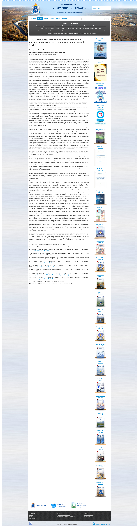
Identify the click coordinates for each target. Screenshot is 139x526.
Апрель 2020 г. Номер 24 (100, 61)
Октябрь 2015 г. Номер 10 (100, 327)
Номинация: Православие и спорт (45, 26)
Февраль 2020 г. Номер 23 (100, 84)
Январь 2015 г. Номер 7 (100, 379)
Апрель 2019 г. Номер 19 (100, 169)
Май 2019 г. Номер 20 (100, 147)
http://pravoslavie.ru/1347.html (41, 250)
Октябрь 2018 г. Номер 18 (100, 191)
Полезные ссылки (88, 515)
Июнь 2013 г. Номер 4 (100, 431)
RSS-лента (32, 518)
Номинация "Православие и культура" (96, 26)
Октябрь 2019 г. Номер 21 (100, 130)
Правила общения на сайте (63, 515)
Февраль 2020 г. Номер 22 (100, 106)
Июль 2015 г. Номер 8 (100, 362)
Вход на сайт (96, 8)
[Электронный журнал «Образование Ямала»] (69, 5)
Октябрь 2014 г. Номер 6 (100, 396)
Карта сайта (87, 516)
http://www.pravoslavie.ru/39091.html (43, 279)
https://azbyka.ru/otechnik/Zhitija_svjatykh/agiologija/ (46, 267)
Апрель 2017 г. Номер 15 (100, 241)
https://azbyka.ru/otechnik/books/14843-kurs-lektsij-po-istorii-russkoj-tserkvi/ (53, 275)
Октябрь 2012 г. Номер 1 (100, 483)
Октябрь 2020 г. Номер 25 (100, 39)
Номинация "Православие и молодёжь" (71, 28)
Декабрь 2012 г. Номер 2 (100, 465)
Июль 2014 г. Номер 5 (100, 414)
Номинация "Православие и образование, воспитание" (70, 26)
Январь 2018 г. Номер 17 (100, 208)
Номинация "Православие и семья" (50, 28)
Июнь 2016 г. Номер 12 (100, 293)
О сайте (86, 513)
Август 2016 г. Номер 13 (100, 275)
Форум (52, 18)
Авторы (46, 18)
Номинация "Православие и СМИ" (92, 28)
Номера (40, 18)
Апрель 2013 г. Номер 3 (100, 448)
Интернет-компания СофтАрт (103, 524)
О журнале (33, 18)
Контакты (64, 18)
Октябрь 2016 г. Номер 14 (100, 258)
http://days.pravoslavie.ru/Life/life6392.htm (44, 263)
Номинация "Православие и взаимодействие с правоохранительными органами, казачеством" (71, 33)
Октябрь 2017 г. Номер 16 (100, 225)
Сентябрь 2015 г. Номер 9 (100, 344)
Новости (58, 18)
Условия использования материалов (66, 516)
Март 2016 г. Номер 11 (100, 310)
